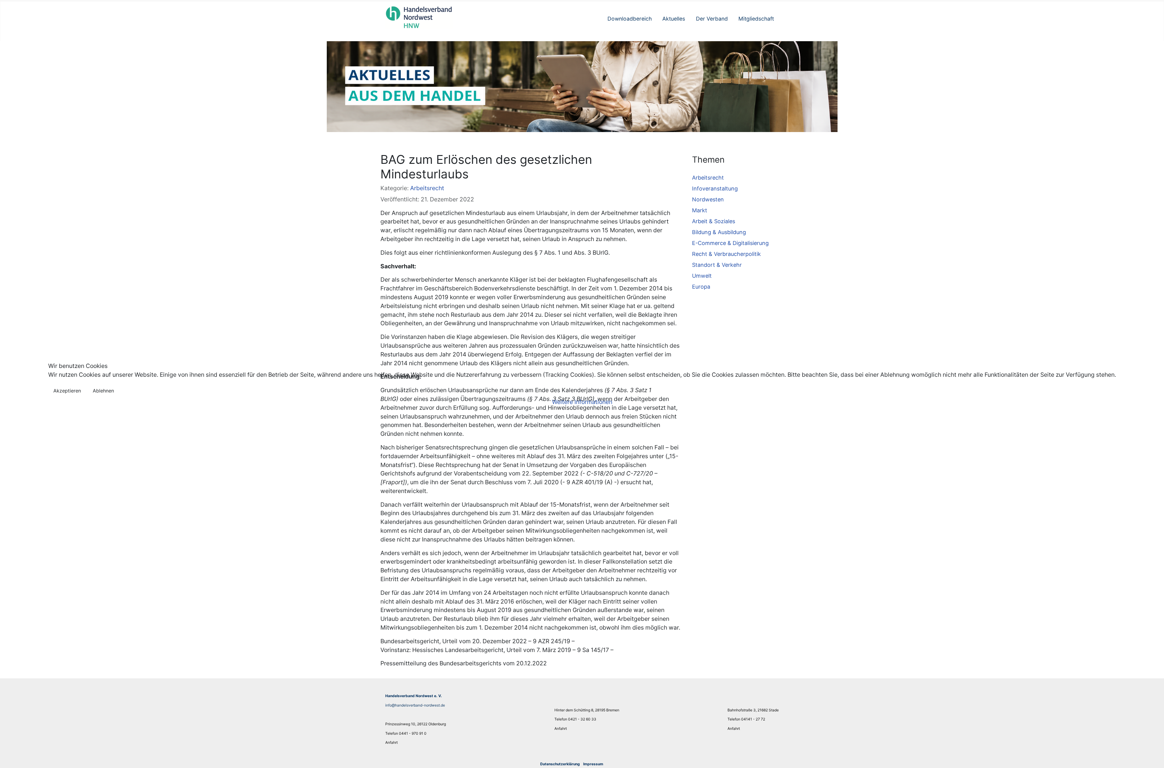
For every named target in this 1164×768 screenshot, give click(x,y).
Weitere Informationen (582, 402)
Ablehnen (103, 391)
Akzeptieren (67, 391)
